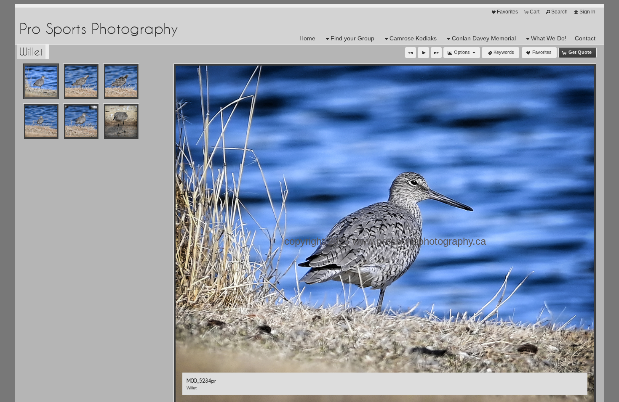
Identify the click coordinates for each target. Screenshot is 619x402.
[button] (410, 52)
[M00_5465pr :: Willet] (121, 121)
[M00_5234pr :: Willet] (41, 81)
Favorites (507, 12)
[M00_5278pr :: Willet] (81, 121)
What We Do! (548, 38)
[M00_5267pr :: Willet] (41, 121)
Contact (585, 38)
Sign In (587, 12)
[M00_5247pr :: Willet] (81, 81)
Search (559, 12)
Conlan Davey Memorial (484, 38)
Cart (534, 12)
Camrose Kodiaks (413, 38)
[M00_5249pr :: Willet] (121, 81)
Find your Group (352, 38)
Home (307, 38)
